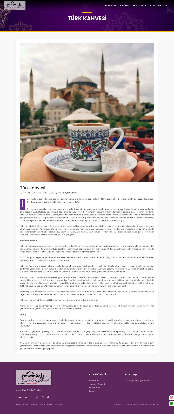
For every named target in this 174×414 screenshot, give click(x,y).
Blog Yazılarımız (95, 387)
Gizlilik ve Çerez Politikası (26, 404)
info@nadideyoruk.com (139, 380)
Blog (153, 5)
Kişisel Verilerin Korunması (51, 404)
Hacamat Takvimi (97, 384)
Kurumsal (110, 5)
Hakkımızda (94, 380)
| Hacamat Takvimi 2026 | (133, 5)
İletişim (92, 391)
